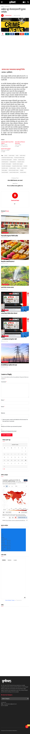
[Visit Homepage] (12, 2)
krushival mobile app (19, 157)
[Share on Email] (22, 34)
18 (7, 460)
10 (4, 457)
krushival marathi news (7, 157)
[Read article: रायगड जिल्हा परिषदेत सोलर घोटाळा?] (15, 302)
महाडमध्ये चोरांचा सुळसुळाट (6, 148)
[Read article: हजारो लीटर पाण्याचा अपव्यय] (15, 276)
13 (15, 457)
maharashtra (13, 161)
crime (5, 155)
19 (11, 460)
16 (25, 457)
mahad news (21, 159)
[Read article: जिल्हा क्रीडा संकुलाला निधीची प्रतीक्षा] (15, 224)
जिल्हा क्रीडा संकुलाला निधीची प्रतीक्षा (9, 235)
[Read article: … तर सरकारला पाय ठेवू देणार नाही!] (15, 327)
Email (3, 406)
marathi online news (17, 166)
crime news (11, 155)
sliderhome (7, 6)
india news (22, 155)
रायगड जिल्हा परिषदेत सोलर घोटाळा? (9, 313)
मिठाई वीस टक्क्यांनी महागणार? (7, 261)
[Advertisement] (15, 52)
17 (4, 460)
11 (7, 457)
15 (22, 457)
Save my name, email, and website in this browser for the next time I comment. (15, 420)
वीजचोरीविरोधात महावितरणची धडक (9, 365)
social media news (14, 172)
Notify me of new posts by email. (9, 431)
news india (24, 168)
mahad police (5, 161)
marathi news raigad (17, 163)
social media (5, 172)
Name (3, 400)
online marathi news (13, 170)
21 (18, 460)
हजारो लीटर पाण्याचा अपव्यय (7, 287)
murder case (5, 168)
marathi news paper (6, 163)
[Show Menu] (1, 2)
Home (2, 6)
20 (15, 460)
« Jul (4, 468)
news (18, 168)
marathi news (21, 161)
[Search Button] (28, 2)
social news (23, 172)
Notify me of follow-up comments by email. (11, 426)
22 (22, 460)
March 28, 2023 (17, 15)
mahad (15, 159)
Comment (4, 381)
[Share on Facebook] (12, 34)
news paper (4, 170)
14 (18, 457)
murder (25, 166)
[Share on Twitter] (17, 34)
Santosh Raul (8, 15)
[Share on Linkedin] (26, 34)
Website (3, 413)
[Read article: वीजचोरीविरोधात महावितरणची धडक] (15, 353)
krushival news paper (7, 159)
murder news (12, 168)
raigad (21, 170)
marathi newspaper (6, 166)
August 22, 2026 (5, 237)
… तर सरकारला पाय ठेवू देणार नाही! (9, 339)
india (17, 155)
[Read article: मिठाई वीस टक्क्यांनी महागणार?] (15, 250)
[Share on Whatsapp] (7, 34)
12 (11, 457)
